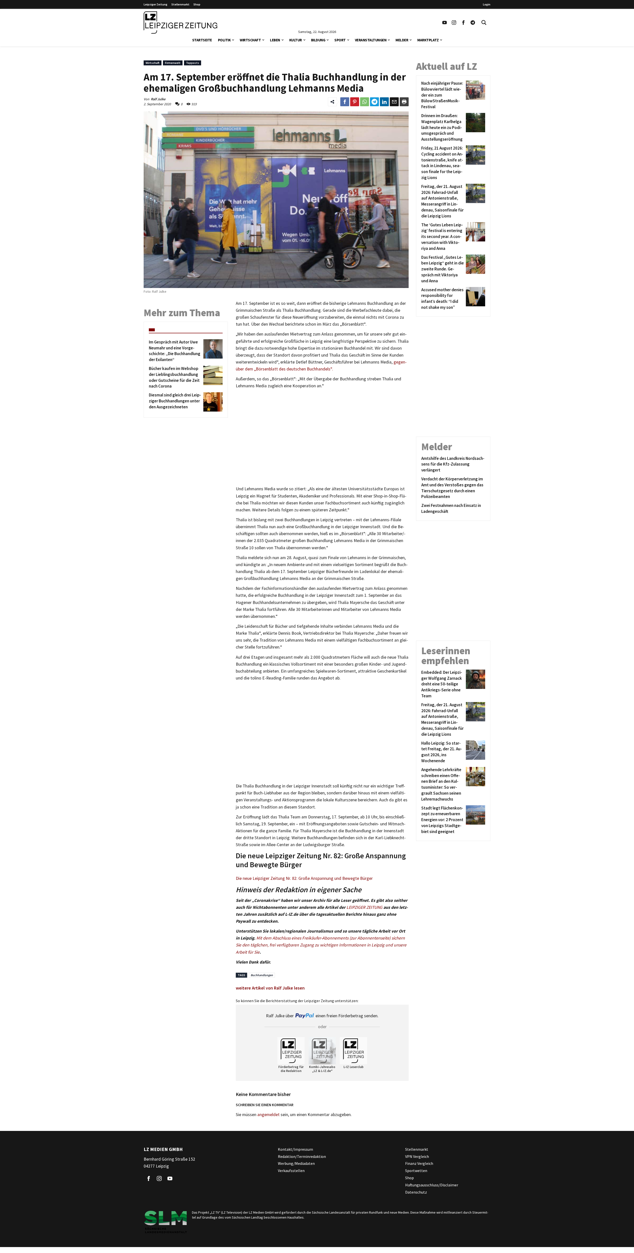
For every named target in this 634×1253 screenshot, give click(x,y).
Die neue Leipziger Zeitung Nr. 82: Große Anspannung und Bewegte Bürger (304, 878)
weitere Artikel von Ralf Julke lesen (270, 988)
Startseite (202, 40)
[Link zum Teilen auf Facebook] (344, 101)
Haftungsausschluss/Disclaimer (431, 1184)
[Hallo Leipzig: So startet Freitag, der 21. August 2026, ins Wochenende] (474, 752)
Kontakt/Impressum (295, 1149)
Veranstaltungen (371, 40)
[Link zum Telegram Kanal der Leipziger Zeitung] (472, 22)
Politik (224, 40)
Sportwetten (416, 1170)
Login (486, 4)
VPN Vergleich (417, 1156)
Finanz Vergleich (419, 1163)
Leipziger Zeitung (155, 4)
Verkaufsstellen (291, 1170)
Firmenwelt (173, 63)
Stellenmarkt (180, 4)
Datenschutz (416, 1192)
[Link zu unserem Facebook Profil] (463, 22)
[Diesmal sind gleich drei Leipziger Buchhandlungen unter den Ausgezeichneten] (212, 402)
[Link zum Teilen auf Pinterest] (354, 101)
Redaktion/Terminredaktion (302, 1156)
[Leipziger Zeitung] (180, 22)
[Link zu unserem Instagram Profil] (454, 22)
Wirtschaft (250, 40)
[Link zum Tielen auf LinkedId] (384, 101)
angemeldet (268, 1114)
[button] (233, 39)
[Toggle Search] (483, 22)
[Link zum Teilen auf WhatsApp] (364, 101)
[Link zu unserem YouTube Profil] (444, 22)
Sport (340, 40)
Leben (275, 40)
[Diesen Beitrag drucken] (404, 101)
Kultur (295, 40)
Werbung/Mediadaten (296, 1163)
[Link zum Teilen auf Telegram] (374, 101)
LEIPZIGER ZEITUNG (364, 907)
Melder (402, 40)
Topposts (192, 63)
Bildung (318, 40)
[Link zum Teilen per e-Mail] (394, 101)
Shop (196, 4)
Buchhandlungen (262, 975)
